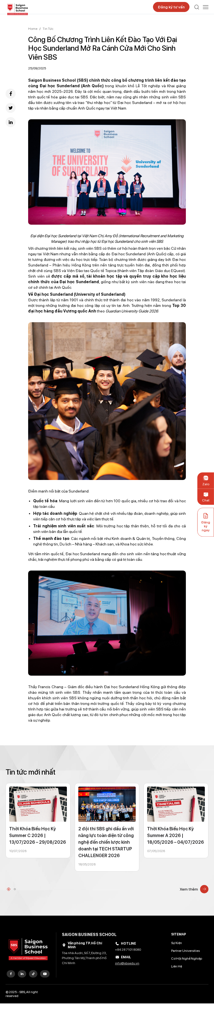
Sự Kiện (176, 943)
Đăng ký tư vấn (171, 7)
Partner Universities (185, 951)
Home (32, 29)
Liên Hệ (176, 966)
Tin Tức (48, 29)
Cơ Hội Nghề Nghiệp (186, 959)
